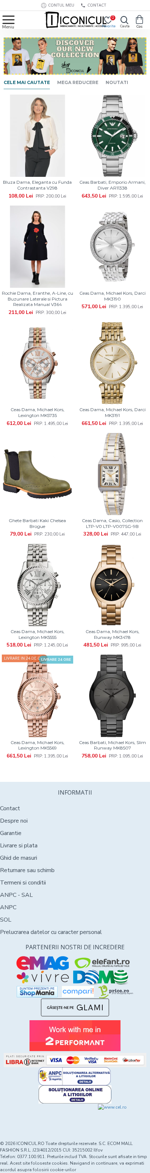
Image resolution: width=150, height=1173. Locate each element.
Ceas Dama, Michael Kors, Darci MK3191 (112, 412)
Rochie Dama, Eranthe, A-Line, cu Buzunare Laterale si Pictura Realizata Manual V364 (37, 298)
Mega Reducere (77, 82)
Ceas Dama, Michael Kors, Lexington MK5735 (37, 412)
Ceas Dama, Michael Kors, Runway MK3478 (112, 634)
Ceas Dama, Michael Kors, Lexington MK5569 (37, 745)
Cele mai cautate (27, 82)
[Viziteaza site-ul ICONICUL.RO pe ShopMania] (37, 991)
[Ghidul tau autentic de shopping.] (78, 991)
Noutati (117, 82)
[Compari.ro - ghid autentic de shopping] (37, 1117)
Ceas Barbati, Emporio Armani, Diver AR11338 (112, 185)
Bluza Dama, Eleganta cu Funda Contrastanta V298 (37, 185)
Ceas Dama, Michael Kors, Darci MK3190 (112, 296)
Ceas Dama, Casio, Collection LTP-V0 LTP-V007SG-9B (112, 523)
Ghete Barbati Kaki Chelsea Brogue (37, 523)
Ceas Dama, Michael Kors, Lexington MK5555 (37, 634)
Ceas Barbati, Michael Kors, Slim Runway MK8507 (112, 745)
